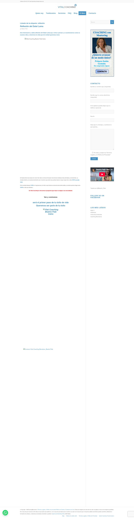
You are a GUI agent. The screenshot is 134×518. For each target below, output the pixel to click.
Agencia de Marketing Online (58, 513)
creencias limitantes (96, 214)
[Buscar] (98, 13)
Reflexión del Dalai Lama (31, 26)
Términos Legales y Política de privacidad (47, 509)
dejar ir (92, 210)
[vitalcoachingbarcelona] (67, 7)
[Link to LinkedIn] (109, 1)
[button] (5, 512)
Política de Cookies (60, 509)
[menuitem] (39, 13)
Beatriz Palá (24, 28)
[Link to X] (104, 1)
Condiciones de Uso (70, 509)
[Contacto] (50, 276)
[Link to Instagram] (112, 1)
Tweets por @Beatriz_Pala (98, 188)
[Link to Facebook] (107, 1)
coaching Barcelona (96, 216)
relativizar (93, 212)
